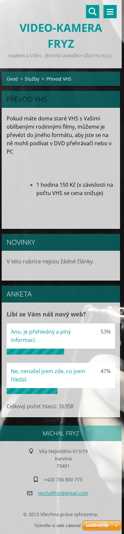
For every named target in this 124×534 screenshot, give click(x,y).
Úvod (12, 79)
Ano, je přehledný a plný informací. (41, 336)
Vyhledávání (92, 11)
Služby (32, 79)
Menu (110, 11)
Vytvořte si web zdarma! (57, 525)
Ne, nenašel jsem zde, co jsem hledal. (48, 375)
